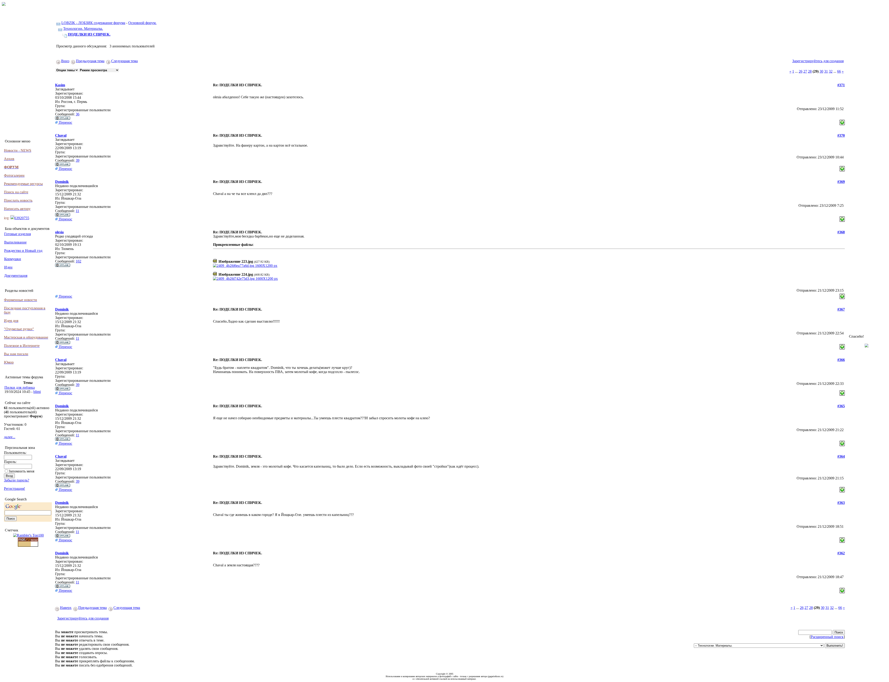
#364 (841, 456)
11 (77, 211)
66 (839, 71)
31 (826, 71)
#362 (841, 553)
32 (831, 71)
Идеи (8, 267)
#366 (841, 360)
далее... (9, 437)
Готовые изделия (17, 234)
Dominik (62, 182)
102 (78, 261)
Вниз (65, 61)
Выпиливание (15, 242)
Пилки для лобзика (19, 387)
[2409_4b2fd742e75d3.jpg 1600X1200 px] (245, 279)
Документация (15, 276)
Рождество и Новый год (23, 251)
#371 (841, 85)
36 (77, 114)
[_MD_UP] (842, 121)
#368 (841, 232)
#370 (841, 135)
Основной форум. (142, 23)
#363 (841, 503)
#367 (841, 309)
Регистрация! (14, 489)
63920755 (21, 218)
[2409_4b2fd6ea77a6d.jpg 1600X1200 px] (245, 266)
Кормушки (12, 259)
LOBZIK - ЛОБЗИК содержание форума (93, 23)
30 (821, 71)
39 (77, 160)
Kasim (60, 85)
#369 (841, 182)
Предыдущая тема (90, 61)
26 (800, 71)
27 (805, 71)
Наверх (66, 608)
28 (810, 71)
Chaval (60, 135)
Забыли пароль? (16, 480)
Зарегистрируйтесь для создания (818, 61)
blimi (37, 392)
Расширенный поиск (827, 637)
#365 (841, 406)
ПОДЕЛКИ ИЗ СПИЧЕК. (89, 34)
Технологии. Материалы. (83, 29)
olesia (59, 232)
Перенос (65, 122)
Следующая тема (124, 61)
